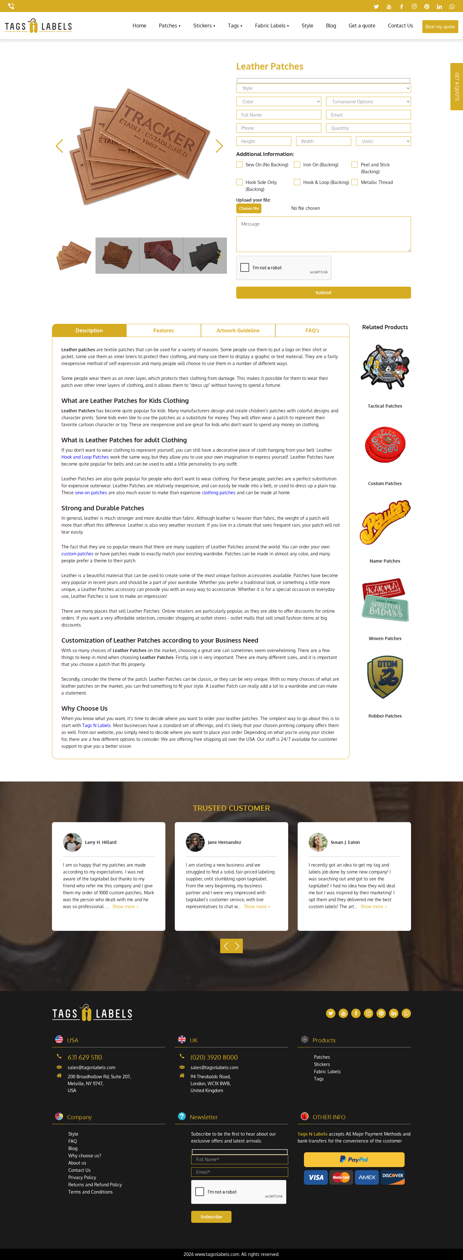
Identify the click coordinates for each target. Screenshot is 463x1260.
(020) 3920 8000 (214, 1057)
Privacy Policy (82, 1177)
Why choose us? (84, 1155)
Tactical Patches (385, 406)
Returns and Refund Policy (95, 1184)
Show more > (125, 906)
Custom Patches (385, 483)
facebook (401, 6)
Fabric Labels (270, 25)
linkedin (439, 6)
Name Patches (385, 561)
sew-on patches (91, 492)
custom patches (77, 553)
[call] (11, 6)
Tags (233, 25)
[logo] (38, 31)
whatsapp (452, 6)
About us (77, 1163)
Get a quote (362, 25)
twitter (376, 6)
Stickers (202, 25)
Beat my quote (440, 26)
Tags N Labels (96, 725)
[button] (219, 146)
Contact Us (400, 25)
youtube (389, 6)
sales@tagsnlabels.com (91, 1067)
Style (307, 25)
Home (139, 25)
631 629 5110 (85, 1057)
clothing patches (219, 492)
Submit (324, 292)
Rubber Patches (385, 716)
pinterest (426, 6)
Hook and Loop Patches (85, 457)
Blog (331, 25)
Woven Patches (385, 638)
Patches (168, 25)
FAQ (72, 1141)
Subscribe (211, 1217)
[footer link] (92, 1019)
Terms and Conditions (90, 1191)
